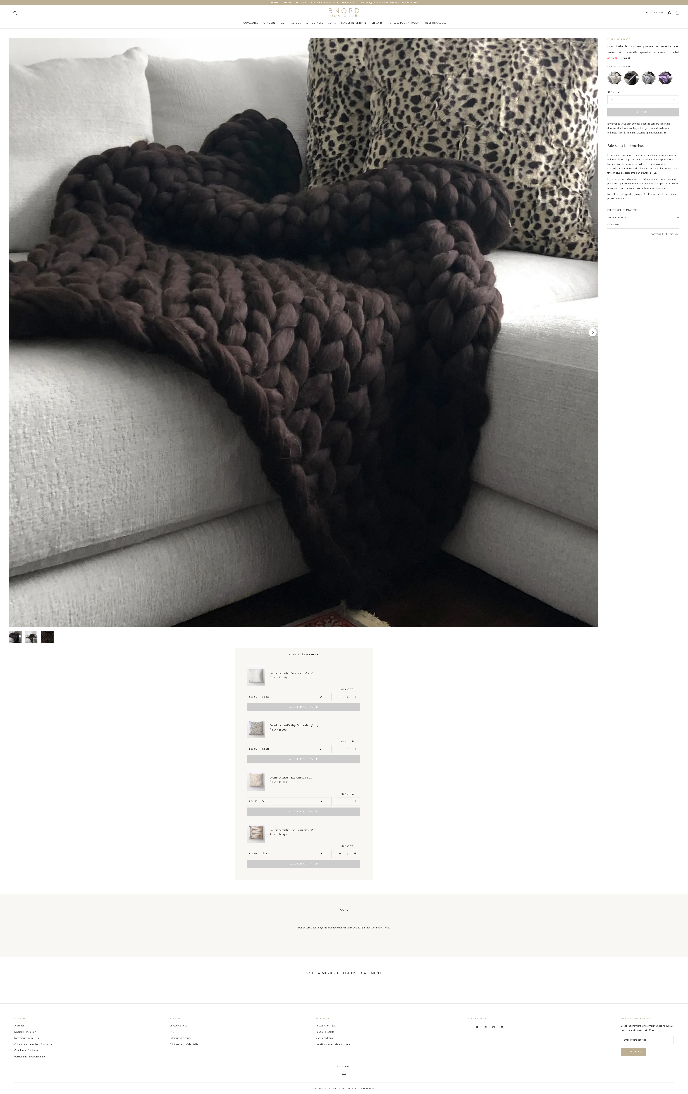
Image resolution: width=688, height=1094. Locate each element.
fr (647, 13)
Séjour (296, 23)
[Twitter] (671, 234)
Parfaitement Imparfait (622, 210)
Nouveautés (250, 23)
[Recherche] (15, 13)
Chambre (269, 23)
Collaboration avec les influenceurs (33, 1044)
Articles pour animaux (403, 23)
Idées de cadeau (436, 23)
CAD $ (657, 13)
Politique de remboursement (29, 1056)
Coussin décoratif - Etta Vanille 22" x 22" (291, 778)
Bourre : (253, 697)
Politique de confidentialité (183, 1044)
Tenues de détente (354, 23)
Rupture (643, 112)
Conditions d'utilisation (26, 1050)
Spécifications (616, 217)
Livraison (613, 225)
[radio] (614, 78)
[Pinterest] (676, 234)
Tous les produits (325, 1032)
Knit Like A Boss (618, 39)
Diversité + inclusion (25, 1032)
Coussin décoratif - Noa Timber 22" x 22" (291, 830)
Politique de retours (180, 1038)
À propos (19, 1025)
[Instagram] (485, 1027)
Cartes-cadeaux (324, 1038)
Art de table (314, 23)
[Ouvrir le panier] (677, 13)
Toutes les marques (326, 1025)
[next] (593, 332)
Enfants (377, 23)
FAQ (172, 1032)
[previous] (15, 332)
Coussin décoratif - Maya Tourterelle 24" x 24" (294, 725)
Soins (332, 23)
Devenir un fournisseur (26, 1038)
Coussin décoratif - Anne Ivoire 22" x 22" (291, 673)
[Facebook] (666, 234)
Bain (283, 23)
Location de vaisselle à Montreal (333, 1044)
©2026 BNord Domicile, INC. (329, 1089)
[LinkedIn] (502, 1027)
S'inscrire (633, 1051)
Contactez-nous (178, 1025)
